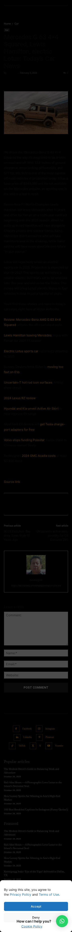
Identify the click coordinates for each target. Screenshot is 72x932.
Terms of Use (49, 894)
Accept (36, 906)
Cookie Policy (31, 926)
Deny (36, 917)
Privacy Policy (20, 894)
